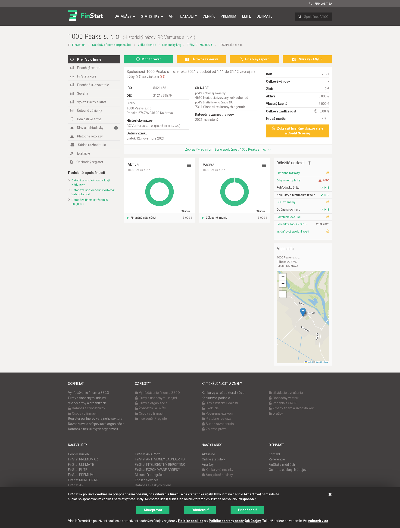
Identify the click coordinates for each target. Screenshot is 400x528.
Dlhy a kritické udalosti (222, 403)
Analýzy (208, 464)
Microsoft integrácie (149, 475)
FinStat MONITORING (83, 480)
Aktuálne (208, 454)
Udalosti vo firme (89, 119)
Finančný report (88, 68)
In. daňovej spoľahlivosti (293, 231)
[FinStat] (85, 19)
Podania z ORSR (285, 403)
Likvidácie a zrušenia (288, 392)
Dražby (278, 413)
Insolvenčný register (153, 418)
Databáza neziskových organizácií (93, 429)
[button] (303, 312)
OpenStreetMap (322, 361)
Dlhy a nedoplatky (288, 180)
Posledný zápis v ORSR (292, 224)
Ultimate (264, 16)
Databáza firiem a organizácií (111, 45)
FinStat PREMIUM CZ (83, 459)
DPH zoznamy (286, 202)
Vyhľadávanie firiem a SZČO (88, 392)
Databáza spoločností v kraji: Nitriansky (91, 182)
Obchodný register (89, 162)
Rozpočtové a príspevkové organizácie (96, 424)
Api (171, 16)
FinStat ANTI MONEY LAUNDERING (160, 459)
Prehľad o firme (89, 59)
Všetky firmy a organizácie (87, 403)
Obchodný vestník (286, 398)
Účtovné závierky (89, 110)
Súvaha (82, 93)
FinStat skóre (86, 76)
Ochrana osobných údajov (287, 470)
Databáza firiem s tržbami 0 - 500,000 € (90, 202)
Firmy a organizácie (153, 403)
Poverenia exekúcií (289, 217)
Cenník (209, 16)
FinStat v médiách (282, 464)
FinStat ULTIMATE (81, 464)
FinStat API (76, 485)
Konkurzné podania (216, 398)
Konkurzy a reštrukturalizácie (223, 392)
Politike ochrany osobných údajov (235, 521)
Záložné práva (216, 429)
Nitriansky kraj (171, 45)
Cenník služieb (78, 454)
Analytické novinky (219, 475)
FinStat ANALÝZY (147, 454)
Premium (228, 16)
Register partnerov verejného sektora (95, 418)
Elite (246, 16)
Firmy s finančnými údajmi (87, 398)
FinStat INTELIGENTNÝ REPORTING (160, 464)
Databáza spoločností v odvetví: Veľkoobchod (93, 192)
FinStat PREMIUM (81, 475)
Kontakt (274, 454)
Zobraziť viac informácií (225, 149)
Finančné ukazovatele (93, 85)
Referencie (277, 459)
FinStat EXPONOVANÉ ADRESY (157, 470)
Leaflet (310, 361)
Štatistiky (150, 16)
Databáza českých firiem (153, 485)
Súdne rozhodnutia (92, 145)
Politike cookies (190, 521)
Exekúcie (83, 153)
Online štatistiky (213, 459)
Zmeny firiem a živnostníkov (293, 408)
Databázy (123, 16)
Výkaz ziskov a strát (91, 102)
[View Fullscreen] (282, 294)
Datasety (188, 16)
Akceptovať (153, 510)
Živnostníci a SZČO (152, 408)
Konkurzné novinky (219, 470)
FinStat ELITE (77, 470)
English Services (147, 480)
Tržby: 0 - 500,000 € (199, 45)
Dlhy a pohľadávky (97, 128)
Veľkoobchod (147, 45)
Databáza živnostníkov (88, 408)
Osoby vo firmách (84, 413)
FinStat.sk (78, 45)
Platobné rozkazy (90, 136)
